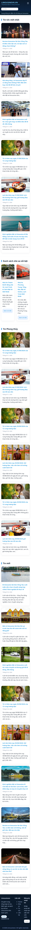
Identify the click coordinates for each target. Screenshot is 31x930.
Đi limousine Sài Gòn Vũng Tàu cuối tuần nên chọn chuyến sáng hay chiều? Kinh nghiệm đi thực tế (14, 587)
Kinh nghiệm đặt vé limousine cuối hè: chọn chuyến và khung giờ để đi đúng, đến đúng (15, 667)
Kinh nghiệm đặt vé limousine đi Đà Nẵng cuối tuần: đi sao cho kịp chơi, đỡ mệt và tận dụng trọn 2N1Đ (15, 236)
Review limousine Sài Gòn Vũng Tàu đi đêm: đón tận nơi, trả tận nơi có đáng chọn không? (15, 43)
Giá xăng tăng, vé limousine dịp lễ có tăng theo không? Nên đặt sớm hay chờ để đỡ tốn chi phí (14, 82)
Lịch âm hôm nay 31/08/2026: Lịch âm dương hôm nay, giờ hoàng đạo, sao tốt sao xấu (15, 197)
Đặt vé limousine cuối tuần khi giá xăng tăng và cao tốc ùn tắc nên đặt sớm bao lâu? (15, 869)
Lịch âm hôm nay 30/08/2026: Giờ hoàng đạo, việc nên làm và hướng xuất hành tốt (14, 465)
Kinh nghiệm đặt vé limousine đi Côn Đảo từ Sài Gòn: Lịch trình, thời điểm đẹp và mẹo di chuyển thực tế (15, 786)
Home (20, 902)
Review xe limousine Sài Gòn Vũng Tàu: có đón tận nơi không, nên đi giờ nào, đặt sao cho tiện (14, 827)
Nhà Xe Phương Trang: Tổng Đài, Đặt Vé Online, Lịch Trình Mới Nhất (22, 289)
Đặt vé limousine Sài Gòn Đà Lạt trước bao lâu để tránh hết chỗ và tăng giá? (14, 628)
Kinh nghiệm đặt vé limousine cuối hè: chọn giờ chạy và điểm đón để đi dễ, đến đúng (15, 121)
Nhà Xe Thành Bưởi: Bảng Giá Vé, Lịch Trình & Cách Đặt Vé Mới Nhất (7, 287)
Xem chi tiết (7, 311)
